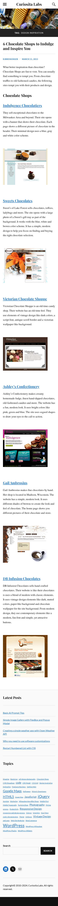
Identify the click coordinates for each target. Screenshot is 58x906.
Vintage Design (42, 816)
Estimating (7, 787)
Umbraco (28, 817)
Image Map (19, 797)
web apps (6, 821)
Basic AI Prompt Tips (13, 712)
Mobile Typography (10, 805)
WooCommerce (31, 821)
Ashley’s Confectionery (21, 386)
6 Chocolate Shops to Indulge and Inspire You (28, 46)
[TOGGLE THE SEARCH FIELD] (53, 4)
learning (6, 801)
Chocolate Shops (43, 779)
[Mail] (20, 869)
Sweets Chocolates (17, 200)
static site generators (10, 817)
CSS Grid (35, 783)
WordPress (14, 825)
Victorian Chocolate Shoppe (25, 298)
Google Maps (12, 791)
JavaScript (30, 796)
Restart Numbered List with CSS (19, 748)
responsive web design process (14, 813)
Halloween (27, 791)
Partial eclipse (23, 805)
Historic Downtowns (39, 791)
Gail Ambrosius (15, 482)
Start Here (44, 813)
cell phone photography (27, 779)
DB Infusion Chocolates (21, 578)
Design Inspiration (45, 783)
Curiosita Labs (29, 4)
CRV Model (26, 783)
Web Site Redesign (17, 821)
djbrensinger (10, 59)
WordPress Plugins (10, 831)
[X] (12, 869)
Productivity (14, 809)
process (5, 809)
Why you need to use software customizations (26, 741)
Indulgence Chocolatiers (22, 105)
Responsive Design (31, 808)
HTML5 (8, 797)
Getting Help (31, 787)
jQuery (44, 796)
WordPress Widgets (25, 831)
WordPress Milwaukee (34, 826)
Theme (21, 817)
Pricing (48, 805)
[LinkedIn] (5, 869)
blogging (6, 779)
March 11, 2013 (30, 59)
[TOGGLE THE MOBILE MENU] (5, 4)
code (18, 782)
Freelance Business (19, 787)
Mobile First (44, 801)
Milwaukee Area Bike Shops (29, 801)
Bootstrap (14, 779)
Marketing (14, 801)
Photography (37, 804)
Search (6, 845)
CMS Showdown (9, 783)
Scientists (36, 813)
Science (29, 813)
